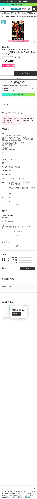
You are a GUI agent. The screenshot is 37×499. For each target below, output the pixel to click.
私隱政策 (27, 497)
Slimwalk (5, 47)
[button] (34, 8)
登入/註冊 (15, 313)
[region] (18, 492)
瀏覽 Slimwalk (9, 279)
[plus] (10, 73)
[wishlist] (15, 56)
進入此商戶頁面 (18, 94)
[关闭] (35, 489)
